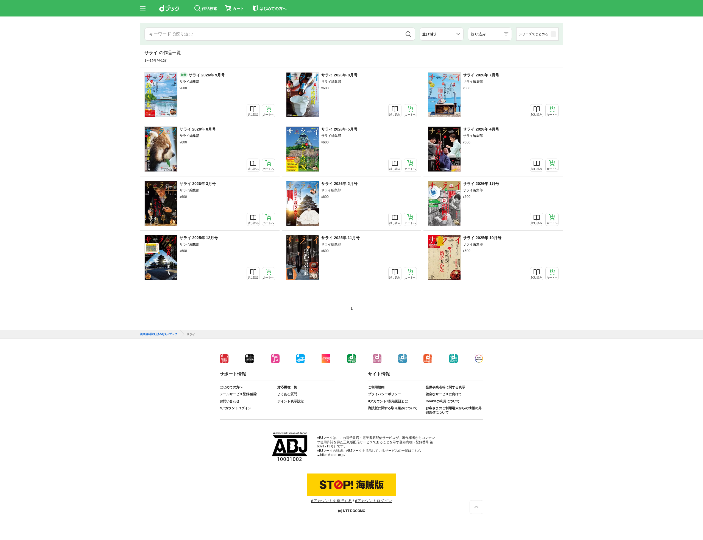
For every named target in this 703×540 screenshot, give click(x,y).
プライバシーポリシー (384, 394)
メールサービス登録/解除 (238, 394)
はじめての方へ (231, 387)
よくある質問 (287, 394)
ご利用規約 (376, 387)
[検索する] (408, 34)
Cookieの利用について (443, 401)
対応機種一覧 (287, 387)
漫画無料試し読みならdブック (158, 334)
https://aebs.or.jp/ (332, 455)
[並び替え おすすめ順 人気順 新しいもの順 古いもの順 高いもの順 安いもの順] (442, 34)
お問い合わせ (229, 401)
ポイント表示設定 (290, 401)
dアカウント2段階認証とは (388, 401)
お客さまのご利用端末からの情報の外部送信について (454, 410)
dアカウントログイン (235, 408)
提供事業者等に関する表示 (445, 387)
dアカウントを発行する (331, 501)
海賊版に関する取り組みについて (392, 408)
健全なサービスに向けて (444, 394)
